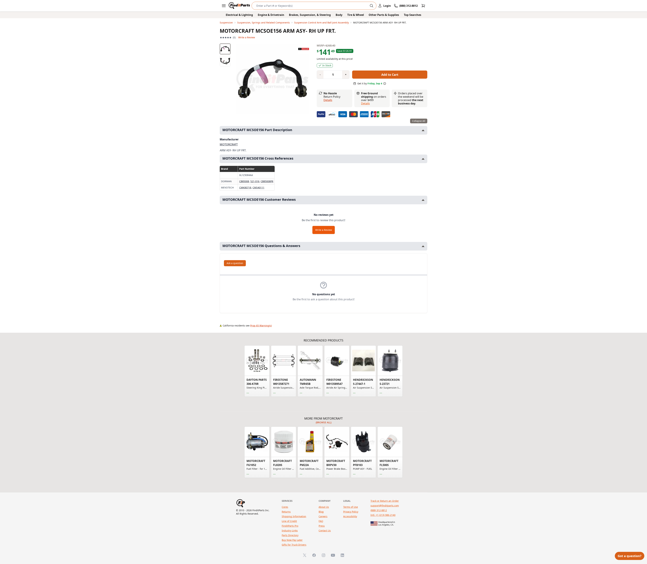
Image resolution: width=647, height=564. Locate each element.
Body (339, 15)
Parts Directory (290, 535)
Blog (321, 511)
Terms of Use (350, 506)
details (365, 103)
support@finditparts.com (385, 505)
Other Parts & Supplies (384, 15)
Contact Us (325, 530)
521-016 (254, 181)
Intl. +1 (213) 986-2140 (383, 515)
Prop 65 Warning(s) (261, 325)
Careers (323, 516)
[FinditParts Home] (240, 6)
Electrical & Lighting (239, 15)
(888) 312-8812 (379, 510)
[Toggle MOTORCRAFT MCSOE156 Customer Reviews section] (423, 200)
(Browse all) (323, 422)
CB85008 (244, 181)
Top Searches (412, 15)
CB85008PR (267, 181)
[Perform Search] (371, 6)
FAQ (321, 521)
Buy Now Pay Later (292, 540)
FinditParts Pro (290, 525)
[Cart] (423, 6)
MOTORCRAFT (229, 144)
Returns (286, 511)
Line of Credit (289, 521)
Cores (285, 506)
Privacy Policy (350, 511)
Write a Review (246, 37)
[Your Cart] (423, 6)
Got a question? (629, 556)
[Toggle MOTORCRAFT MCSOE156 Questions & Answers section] (423, 246)
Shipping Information (294, 516)
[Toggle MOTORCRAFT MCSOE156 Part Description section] (423, 130)
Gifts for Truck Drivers (294, 544)
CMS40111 (258, 187)
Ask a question (235, 263)
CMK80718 (245, 187)
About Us (324, 506)
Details (328, 100)
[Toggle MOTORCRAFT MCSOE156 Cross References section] (423, 159)
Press (322, 525)
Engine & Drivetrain (271, 15)
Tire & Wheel (355, 15)
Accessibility (350, 516)
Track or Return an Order (385, 500)
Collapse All (418, 120)
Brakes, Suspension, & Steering (310, 15)
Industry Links (290, 530)
